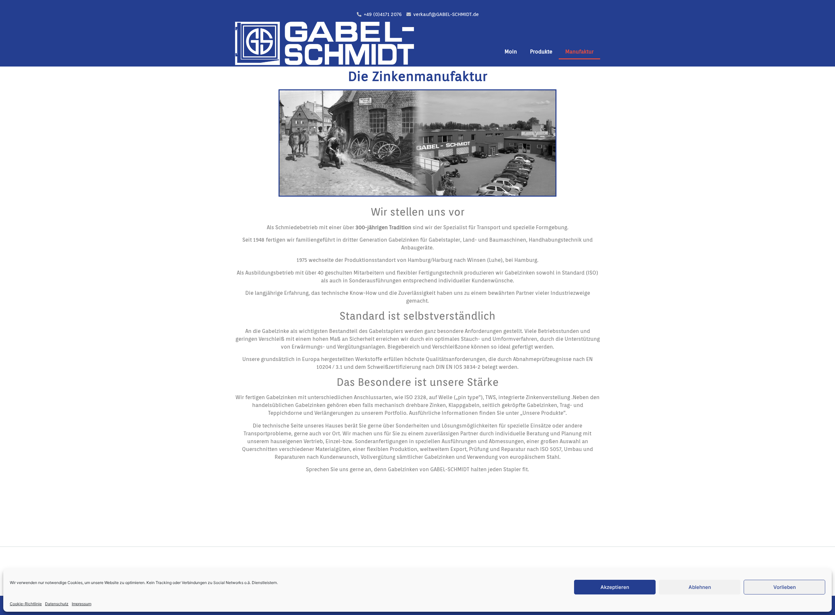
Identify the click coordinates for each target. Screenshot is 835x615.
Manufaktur (579, 52)
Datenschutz (56, 603)
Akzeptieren (614, 587)
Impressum (81, 603)
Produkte (541, 52)
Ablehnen (700, 587)
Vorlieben (784, 587)
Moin (511, 52)
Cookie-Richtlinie (26, 603)
